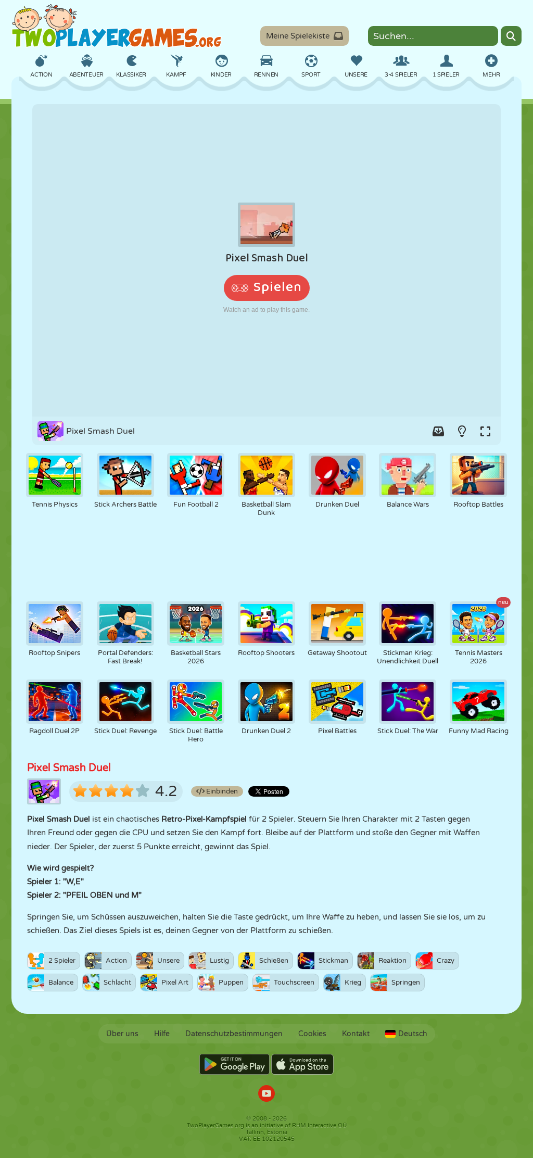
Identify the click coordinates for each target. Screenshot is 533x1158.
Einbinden (221, 791)
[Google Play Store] (234, 1064)
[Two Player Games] (116, 26)
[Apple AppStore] (302, 1064)
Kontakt (356, 1033)
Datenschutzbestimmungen (234, 1033)
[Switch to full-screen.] (485, 431)
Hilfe (162, 1033)
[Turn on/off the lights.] (461, 431)
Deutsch (412, 1033)
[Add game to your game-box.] (438, 431)
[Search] (511, 36)
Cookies (312, 1033)
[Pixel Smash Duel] (266, 260)
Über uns (122, 1033)
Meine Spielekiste (297, 36)
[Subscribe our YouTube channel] (266, 1095)
